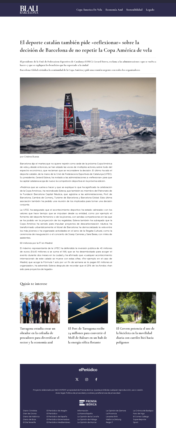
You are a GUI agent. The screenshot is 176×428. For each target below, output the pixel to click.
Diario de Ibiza (29, 419)
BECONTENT (60, 390)
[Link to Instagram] (86, 379)
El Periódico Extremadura (57, 419)
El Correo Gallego (141, 416)
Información (82, 410)
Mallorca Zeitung (113, 419)
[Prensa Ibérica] (88, 403)
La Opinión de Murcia (86, 422)
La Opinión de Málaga (87, 419)
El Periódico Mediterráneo (58, 422)
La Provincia (111, 413)
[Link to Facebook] (96, 379)
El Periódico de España (56, 416)
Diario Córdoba (30, 410)
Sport (135, 422)
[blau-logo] (29, 10)
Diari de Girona (29, 413)
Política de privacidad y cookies (80, 393)
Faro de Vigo (139, 413)
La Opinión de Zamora (116, 410)
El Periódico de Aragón (56, 410)
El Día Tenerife (29, 422)
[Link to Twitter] (77, 379)
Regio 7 (109, 422)
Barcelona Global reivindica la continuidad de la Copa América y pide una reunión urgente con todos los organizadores (80, 69)
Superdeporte (139, 419)
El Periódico (51, 413)
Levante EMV (112, 416)
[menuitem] (89, 10)
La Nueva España (85, 413)
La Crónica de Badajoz (143, 410)
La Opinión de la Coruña (88, 416)
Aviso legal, (61, 393)
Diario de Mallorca (31, 416)
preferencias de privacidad (108, 393)
